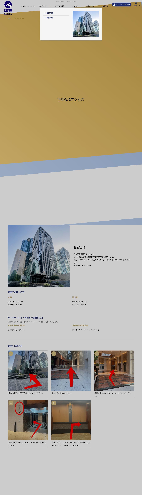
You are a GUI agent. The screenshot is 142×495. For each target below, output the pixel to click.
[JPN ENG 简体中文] (136, 5)
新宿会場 (50, 13)
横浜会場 (50, 18)
